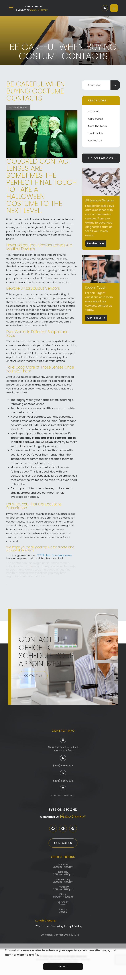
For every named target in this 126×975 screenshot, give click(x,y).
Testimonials (95, 133)
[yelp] (73, 828)
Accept (63, 966)
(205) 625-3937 (63, 765)
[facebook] (53, 828)
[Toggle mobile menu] (11, 7)
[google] (63, 828)
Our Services (95, 119)
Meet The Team (97, 126)
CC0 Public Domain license (54, 555)
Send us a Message (63, 795)
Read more (94, 243)
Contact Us (95, 140)
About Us (93, 111)
